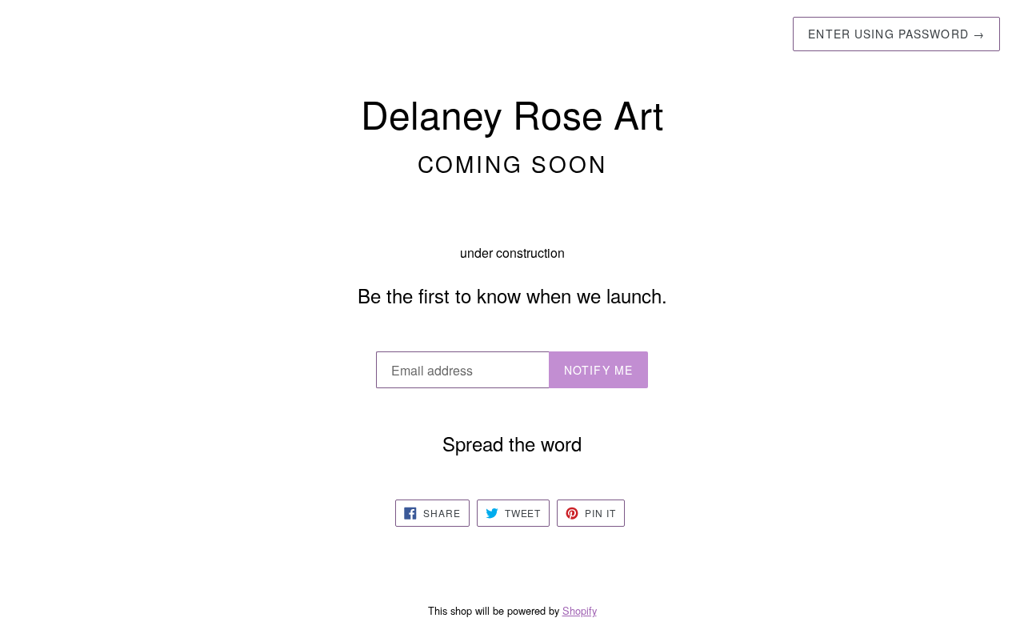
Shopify (579, 610)
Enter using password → (896, 34)
